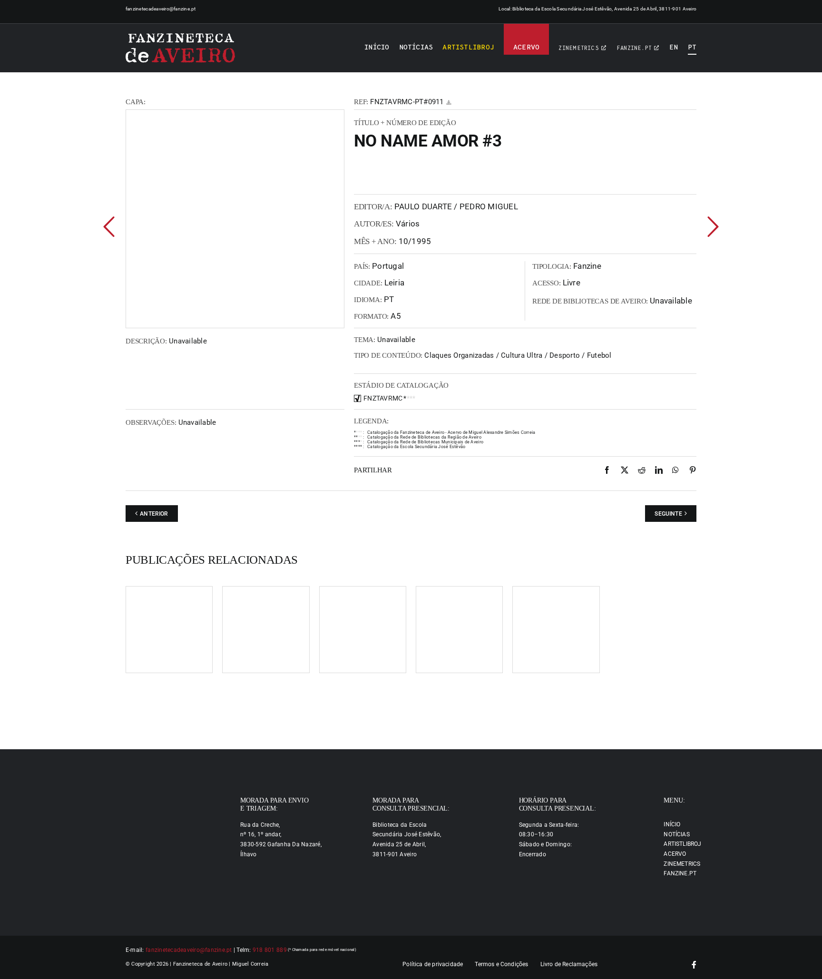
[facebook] (694, 965)
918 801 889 (270, 950)
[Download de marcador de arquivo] (448, 102)
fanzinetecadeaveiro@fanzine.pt (161, 8)
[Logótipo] (180, 48)
